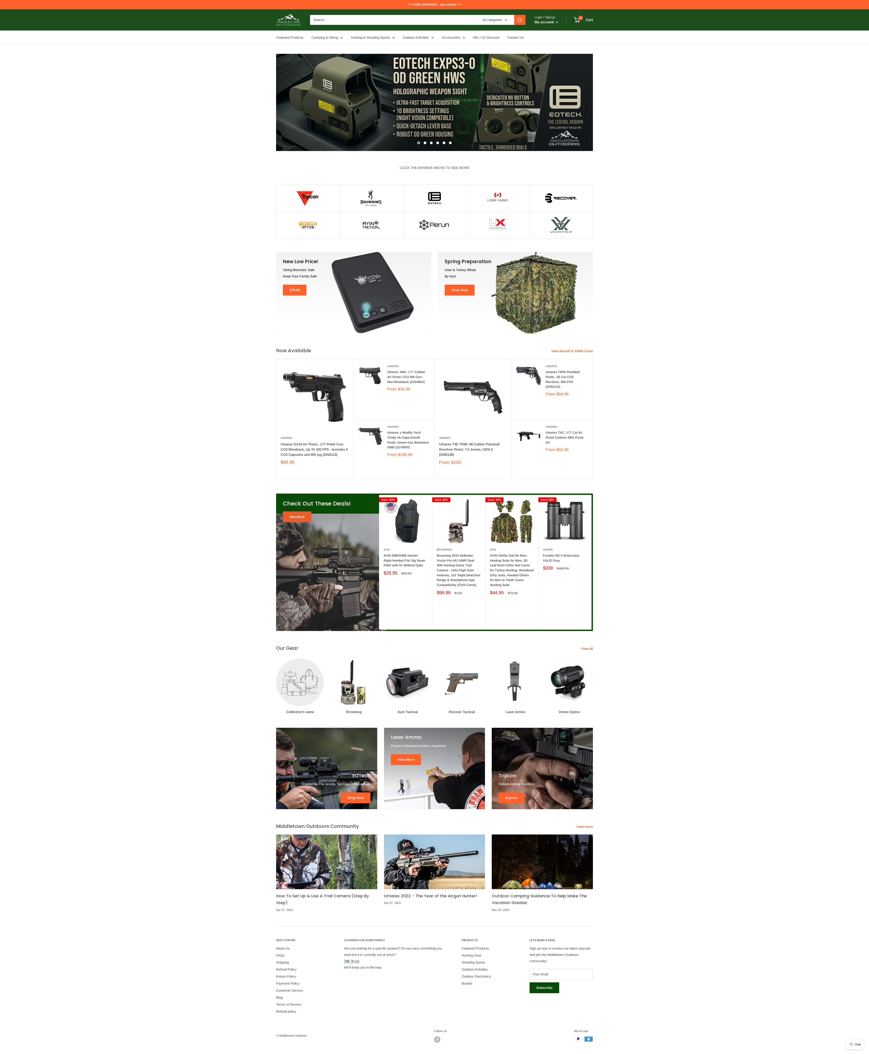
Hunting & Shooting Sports (370, 37)
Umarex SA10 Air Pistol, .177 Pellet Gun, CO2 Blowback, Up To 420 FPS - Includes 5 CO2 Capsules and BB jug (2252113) (314, 449)
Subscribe (544, 988)
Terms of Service (288, 1004)
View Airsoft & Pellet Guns (572, 351)
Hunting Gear (471, 955)
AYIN (387, 549)
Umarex (286, 438)
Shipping (282, 962)
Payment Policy (287, 983)
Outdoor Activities (416, 37)
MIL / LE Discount (486, 37)
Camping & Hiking (324, 37)
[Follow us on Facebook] (437, 1039)
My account (545, 22)
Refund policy (286, 1011)
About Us (283, 948)
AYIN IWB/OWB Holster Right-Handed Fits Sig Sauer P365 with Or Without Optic (404, 560)
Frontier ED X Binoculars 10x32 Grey (561, 558)
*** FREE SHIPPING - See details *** (434, 4)
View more (585, 827)
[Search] (519, 20)
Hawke (548, 549)
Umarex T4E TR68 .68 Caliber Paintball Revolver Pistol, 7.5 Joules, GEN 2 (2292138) (469, 449)
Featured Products (289, 37)
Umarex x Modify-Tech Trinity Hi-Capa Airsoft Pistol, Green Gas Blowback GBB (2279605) (408, 440)
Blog (279, 997)
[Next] (592, 562)
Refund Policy (286, 969)
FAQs (280, 955)
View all (587, 648)
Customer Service (289, 990)
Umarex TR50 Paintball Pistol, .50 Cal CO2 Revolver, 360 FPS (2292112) (563, 379)
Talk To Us (351, 961)
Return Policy (286, 976)
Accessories (451, 37)
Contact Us (515, 37)
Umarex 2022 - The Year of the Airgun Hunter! (430, 896)
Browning (444, 549)
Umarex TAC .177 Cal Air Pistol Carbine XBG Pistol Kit (564, 437)
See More (297, 517)
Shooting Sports (473, 962)
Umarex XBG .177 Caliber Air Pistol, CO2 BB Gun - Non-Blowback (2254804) (406, 376)
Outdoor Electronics (476, 976)
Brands (467, 983)
